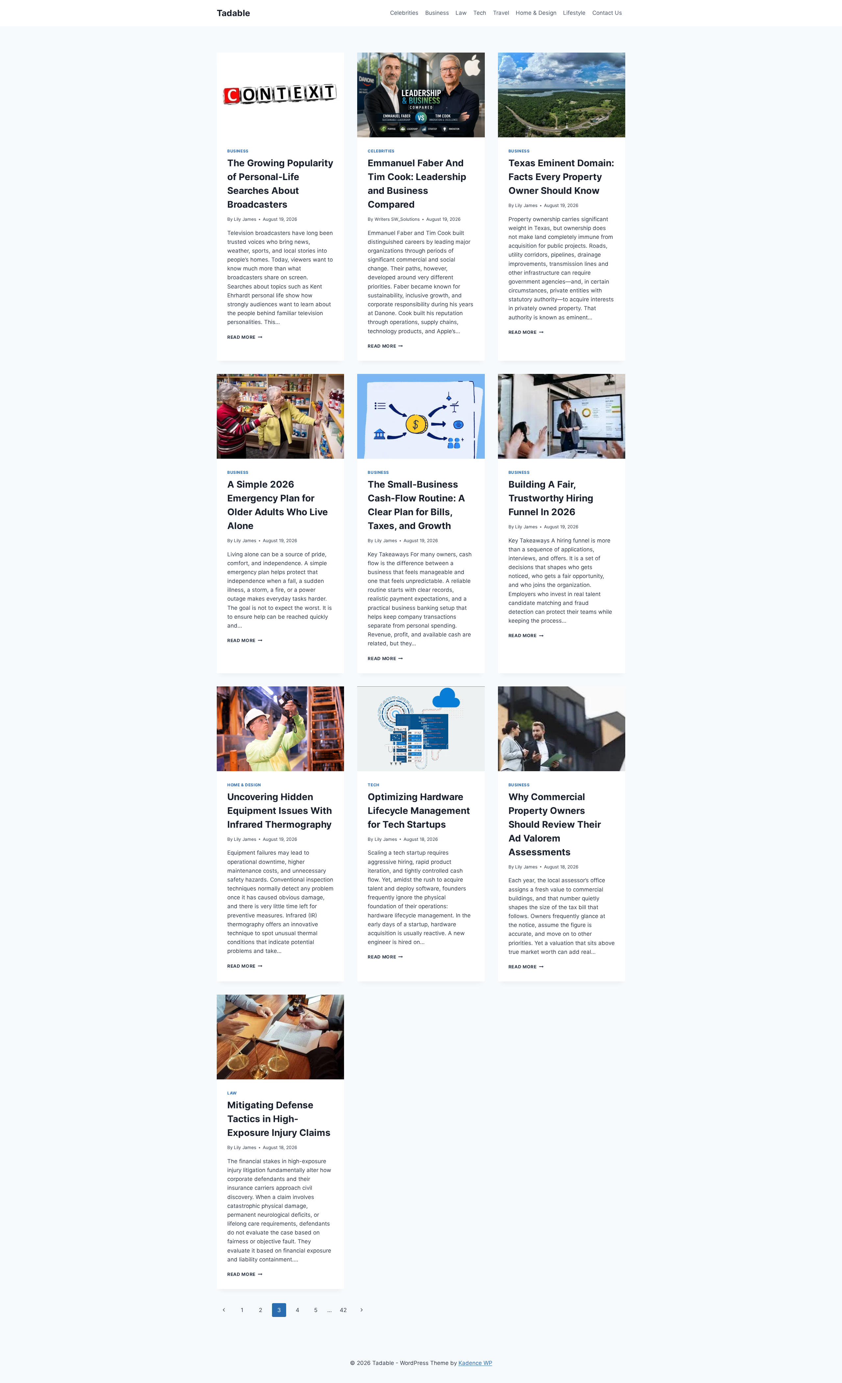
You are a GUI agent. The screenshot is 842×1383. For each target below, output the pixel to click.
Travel (501, 13)
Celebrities (404, 13)
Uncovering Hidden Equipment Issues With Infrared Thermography (279, 810)
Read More (244, 337)
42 (343, 1310)
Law (461, 13)
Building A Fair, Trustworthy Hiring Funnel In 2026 (550, 498)
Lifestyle (574, 13)
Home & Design (536, 13)
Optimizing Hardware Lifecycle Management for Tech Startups (419, 810)
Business (437, 13)
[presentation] (280, 95)
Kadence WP (475, 1363)
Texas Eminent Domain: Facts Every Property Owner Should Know (561, 176)
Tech (479, 13)
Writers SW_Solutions (397, 219)
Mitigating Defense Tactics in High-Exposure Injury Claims (279, 1118)
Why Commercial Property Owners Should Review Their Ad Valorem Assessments (554, 824)
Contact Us (607, 13)
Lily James (245, 219)
